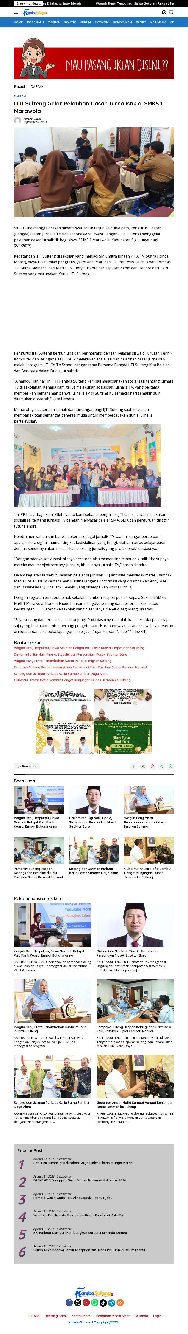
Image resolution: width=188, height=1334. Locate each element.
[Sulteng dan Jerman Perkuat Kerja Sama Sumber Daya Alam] (94, 850)
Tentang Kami (55, 1316)
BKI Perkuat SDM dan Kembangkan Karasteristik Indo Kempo (80, 1233)
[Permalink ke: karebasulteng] (17, 120)
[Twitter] (77, 1303)
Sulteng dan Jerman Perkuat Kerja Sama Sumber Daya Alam (61, 674)
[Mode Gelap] (163, 12)
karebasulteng (32, 119)
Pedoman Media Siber (113, 1316)
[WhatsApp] (94, 1303)
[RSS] (120, 1303)
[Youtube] (86, 1303)
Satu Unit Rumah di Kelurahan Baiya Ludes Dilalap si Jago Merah (83, 1163)
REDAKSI (34, 1316)
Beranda (141, 1316)
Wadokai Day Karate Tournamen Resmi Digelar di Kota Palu (79, 1215)
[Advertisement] (94, 313)
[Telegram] (111, 1303)
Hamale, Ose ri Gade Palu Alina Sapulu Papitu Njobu (73, 1198)
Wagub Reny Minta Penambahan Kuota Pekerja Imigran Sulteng (62, 661)
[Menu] (17, 12)
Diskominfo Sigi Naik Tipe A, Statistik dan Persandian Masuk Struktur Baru (70, 654)
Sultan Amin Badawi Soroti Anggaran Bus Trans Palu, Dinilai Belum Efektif (89, 1250)
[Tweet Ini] (143, 766)
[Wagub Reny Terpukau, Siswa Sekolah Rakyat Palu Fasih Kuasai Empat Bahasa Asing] (39, 800)
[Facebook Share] (133, 766)
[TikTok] (103, 1303)
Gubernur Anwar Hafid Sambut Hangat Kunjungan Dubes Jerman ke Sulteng (72, 680)
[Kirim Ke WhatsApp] (170, 766)
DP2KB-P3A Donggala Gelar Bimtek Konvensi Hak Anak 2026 (79, 1180)
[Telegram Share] (161, 766)
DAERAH (20, 96)
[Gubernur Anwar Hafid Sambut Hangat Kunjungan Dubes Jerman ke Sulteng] (149, 850)
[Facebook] (69, 1303)
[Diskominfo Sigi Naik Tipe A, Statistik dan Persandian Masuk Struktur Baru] (94, 800)
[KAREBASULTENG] (34, 12)
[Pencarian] (171, 12)
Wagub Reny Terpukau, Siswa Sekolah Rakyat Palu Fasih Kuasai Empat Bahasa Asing (112, 3)
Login (157, 1316)
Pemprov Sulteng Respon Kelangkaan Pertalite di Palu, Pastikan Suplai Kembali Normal (80, 667)
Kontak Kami (81, 1316)
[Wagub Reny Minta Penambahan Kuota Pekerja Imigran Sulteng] (149, 800)
